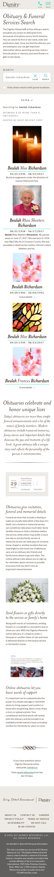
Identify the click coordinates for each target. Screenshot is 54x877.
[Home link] (11, 4)
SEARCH (8, 69)
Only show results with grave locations (28, 87)
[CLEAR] (35, 76)
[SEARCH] (46, 75)
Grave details (25, 296)
